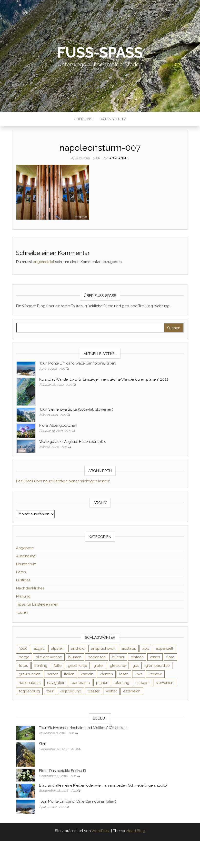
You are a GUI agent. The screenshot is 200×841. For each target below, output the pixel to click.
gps (135, 665)
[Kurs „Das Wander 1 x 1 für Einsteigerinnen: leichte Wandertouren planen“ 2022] (26, 391)
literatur (155, 674)
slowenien (164, 682)
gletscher (118, 665)
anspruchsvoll (103, 648)
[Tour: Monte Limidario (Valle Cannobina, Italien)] (26, 368)
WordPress (100, 831)
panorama (81, 682)
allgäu (39, 648)
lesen (124, 674)
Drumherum (26, 564)
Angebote (25, 548)
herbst (52, 674)
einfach (137, 657)
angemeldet (43, 262)
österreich (131, 691)
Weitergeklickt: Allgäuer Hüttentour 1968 (72, 441)
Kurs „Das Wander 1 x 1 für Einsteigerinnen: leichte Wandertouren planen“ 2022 (103, 379)
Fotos (21, 572)
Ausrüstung (26, 556)
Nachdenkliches (30, 588)
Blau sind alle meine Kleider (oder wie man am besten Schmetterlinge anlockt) (103, 785)
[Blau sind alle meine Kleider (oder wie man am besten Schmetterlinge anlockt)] (25, 790)
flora (170, 657)
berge (24, 657)
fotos (23, 665)
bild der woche (49, 657)
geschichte (77, 665)
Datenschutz (113, 119)
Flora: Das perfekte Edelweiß (62, 771)
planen (102, 682)
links (138, 674)
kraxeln (87, 674)
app (145, 648)
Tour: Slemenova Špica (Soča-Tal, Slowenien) (76, 409)
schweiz (143, 682)
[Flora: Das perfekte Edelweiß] (25, 775)
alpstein (58, 648)
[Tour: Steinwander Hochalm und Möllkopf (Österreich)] (25, 732)
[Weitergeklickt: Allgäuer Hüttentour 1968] (26, 446)
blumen (74, 657)
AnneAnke (118, 158)
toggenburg (29, 691)
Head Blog (136, 831)
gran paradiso (157, 665)
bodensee (97, 657)
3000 (23, 648)
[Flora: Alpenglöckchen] (26, 430)
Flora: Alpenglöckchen (58, 425)
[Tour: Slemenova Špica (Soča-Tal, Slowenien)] (26, 414)
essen (155, 657)
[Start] (25, 754)
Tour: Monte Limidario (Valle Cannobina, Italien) (77, 363)
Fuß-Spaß (99, 52)
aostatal (129, 648)
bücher (118, 657)
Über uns (83, 119)
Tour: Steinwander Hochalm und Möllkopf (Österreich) (83, 728)
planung (122, 682)
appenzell (164, 648)
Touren (22, 612)
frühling (40, 665)
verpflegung (70, 691)
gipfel (98, 665)
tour (49, 691)
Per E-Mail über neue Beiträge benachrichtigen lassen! (63, 481)
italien (69, 674)
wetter (111, 691)
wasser (94, 691)
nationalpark (30, 682)
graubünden (29, 674)
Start (42, 744)
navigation (56, 682)
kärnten (106, 674)
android (78, 648)
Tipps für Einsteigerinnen (37, 604)
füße (57, 665)
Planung (23, 596)
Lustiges (23, 580)
